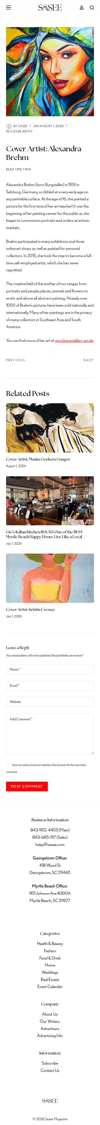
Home (50, 964)
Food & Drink (50, 957)
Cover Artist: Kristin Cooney (30, 610)
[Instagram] (50, 915)
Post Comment (27, 786)
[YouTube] (62, 915)
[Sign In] (82, 8)
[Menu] (8, 7)
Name (15, 669)
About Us (50, 1014)
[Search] (92, 8)
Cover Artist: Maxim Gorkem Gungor (38, 460)
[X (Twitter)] (37, 915)
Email (14, 685)
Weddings (50, 972)
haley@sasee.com (50, 844)
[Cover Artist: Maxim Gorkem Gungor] (50, 428)
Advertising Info (50, 1035)
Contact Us (50, 1070)
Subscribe (50, 1063)
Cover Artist (21, 131)
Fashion (50, 950)
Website (15, 702)
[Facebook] (24, 915)
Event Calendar (50, 986)
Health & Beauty (50, 943)
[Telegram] (75, 915)
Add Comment (21, 719)
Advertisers (50, 1028)
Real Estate (50, 979)
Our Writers (50, 1021)
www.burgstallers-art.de (74, 340)
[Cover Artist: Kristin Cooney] (50, 578)
